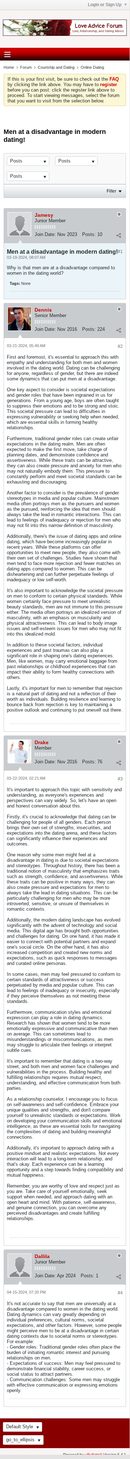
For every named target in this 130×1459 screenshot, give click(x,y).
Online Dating (92, 67)
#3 (120, 778)
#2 (120, 346)
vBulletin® (93, 1454)
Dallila (42, 1256)
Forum (26, 67)
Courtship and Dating (56, 67)
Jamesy (44, 215)
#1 (120, 251)
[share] (118, 235)
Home (9, 67)
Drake (42, 742)
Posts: (89, 234)
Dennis (43, 310)
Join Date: (45, 234)
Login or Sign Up (105, 4)
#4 (120, 1292)
